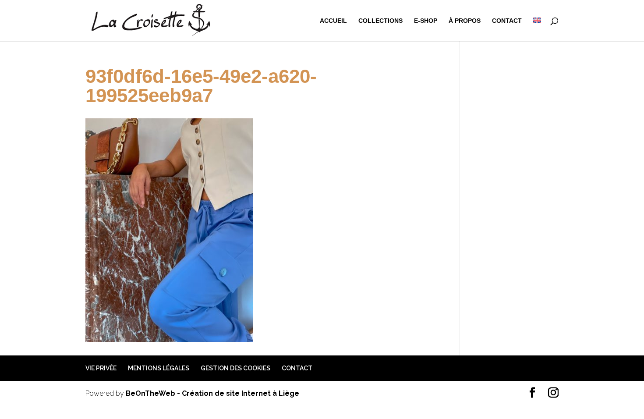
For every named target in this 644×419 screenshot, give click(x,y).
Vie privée (101, 368)
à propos (465, 21)
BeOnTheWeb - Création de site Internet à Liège (212, 393)
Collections (380, 21)
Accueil (333, 21)
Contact (507, 21)
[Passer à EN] (537, 29)
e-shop (425, 21)
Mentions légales (158, 368)
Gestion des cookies (235, 368)
